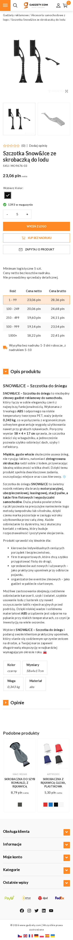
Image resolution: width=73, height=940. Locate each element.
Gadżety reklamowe (16, 15)
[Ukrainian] (53, 935)
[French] (31, 935)
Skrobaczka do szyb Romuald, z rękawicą (19, 782)
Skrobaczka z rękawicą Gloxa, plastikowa (53, 782)
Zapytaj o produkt (40, 249)
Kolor (19, 188)
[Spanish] (47, 935)
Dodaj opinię (38, 145)
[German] (36, 935)
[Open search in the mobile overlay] (15, 5)
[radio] (8, 195)
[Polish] (42, 935)
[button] (62, 119)
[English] (25, 935)
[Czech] (20, 935)
